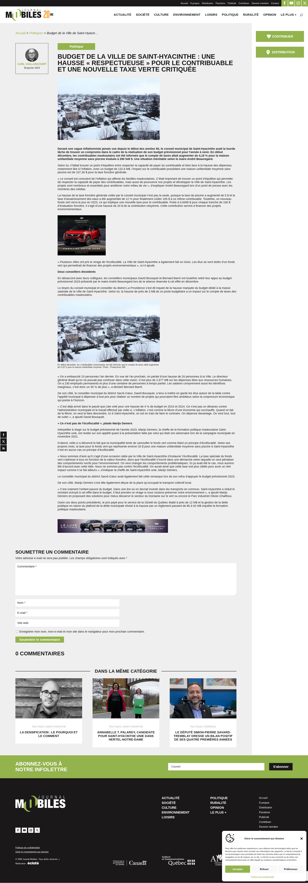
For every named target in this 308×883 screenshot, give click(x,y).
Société (143, 15)
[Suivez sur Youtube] (24, 830)
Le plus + (288, 15)
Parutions (220, 3)
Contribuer (244, 3)
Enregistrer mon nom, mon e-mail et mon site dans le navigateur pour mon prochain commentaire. (82, 631)
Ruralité (251, 15)
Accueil (184, 3)
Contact (275, 3)
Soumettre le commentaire (39, 639)
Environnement (187, 15)
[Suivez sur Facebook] (18, 830)
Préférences (290, 869)
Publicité (232, 3)
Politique (230, 15)
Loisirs (211, 15)
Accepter (238, 869)
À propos (194, 3)
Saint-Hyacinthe (56, 726)
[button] (301, 838)
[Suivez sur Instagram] (30, 830)
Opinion (269, 15)
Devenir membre (260, 3)
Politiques (36, 33)
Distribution (207, 3)
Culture (161, 15)
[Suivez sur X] (37, 830)
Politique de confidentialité (262, 877)
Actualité (122, 15)
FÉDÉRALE (210, 726)
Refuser (264, 869)
